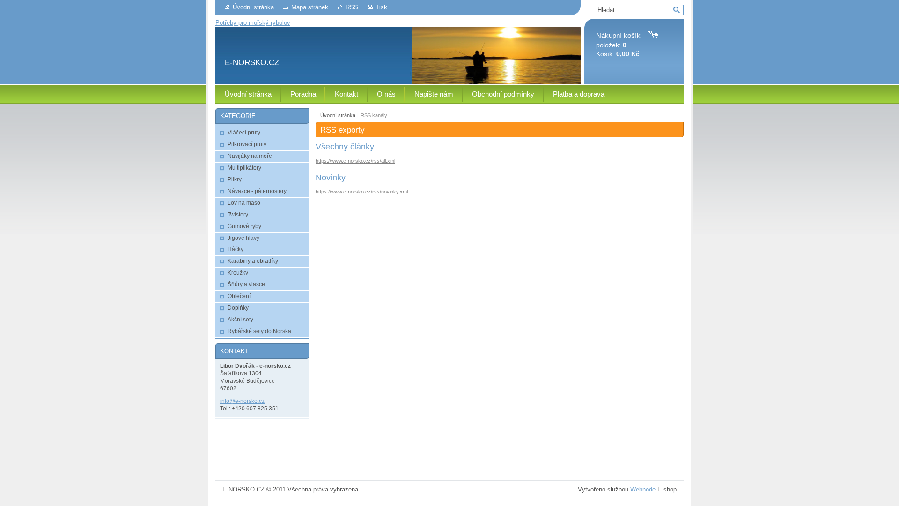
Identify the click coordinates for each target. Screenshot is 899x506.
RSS (352, 7)
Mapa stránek (309, 7)
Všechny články (345, 146)
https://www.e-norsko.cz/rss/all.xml (355, 161)
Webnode (643, 489)
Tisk (381, 7)
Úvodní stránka (253, 7)
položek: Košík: (618, 45)
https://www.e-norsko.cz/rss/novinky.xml (362, 191)
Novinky (331, 177)
